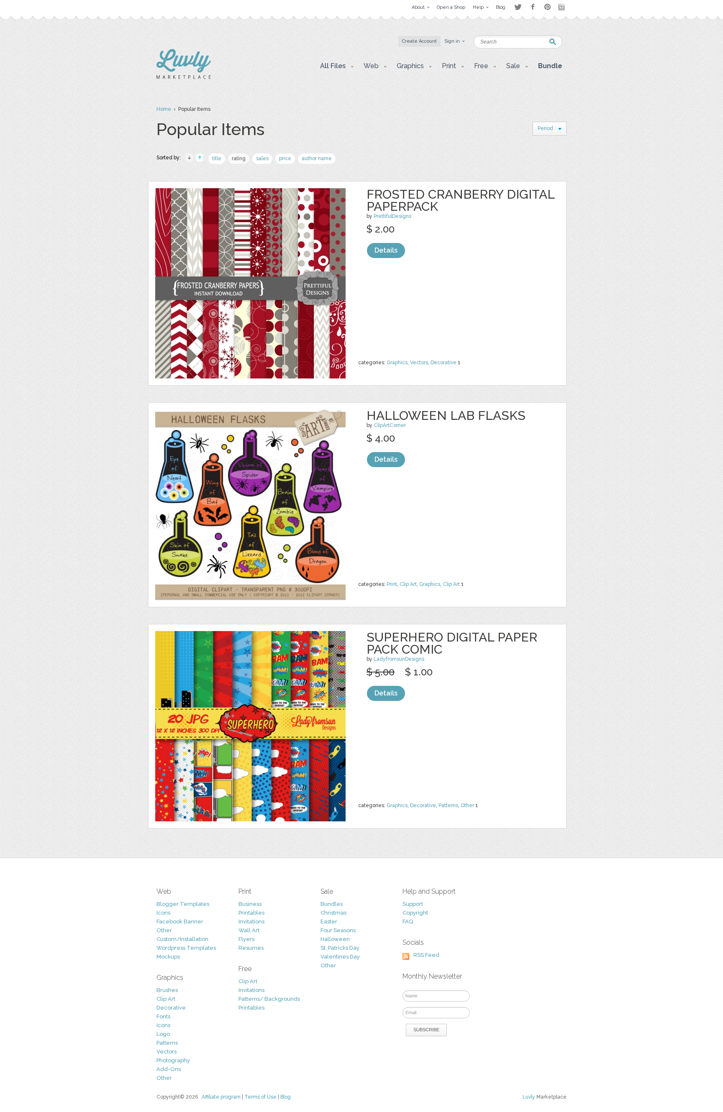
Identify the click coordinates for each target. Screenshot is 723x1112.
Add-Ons (168, 1069)
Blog (285, 1097)
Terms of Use (260, 1097)
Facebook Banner (179, 921)
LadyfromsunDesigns (399, 659)
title (216, 158)
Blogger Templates (182, 904)
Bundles (331, 904)
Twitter (517, 7)
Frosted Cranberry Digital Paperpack (460, 200)
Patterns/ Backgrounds (269, 999)
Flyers (246, 939)
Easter (328, 921)
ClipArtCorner (390, 425)
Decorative (443, 363)
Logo (163, 1034)
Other (467, 805)
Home (163, 109)
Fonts (163, 1016)
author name (317, 158)
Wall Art (248, 930)
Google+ (562, 7)
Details (385, 250)
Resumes (251, 948)
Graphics (397, 363)
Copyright (415, 913)
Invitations (251, 921)
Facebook (532, 7)
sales (262, 158)
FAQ (408, 921)
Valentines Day (340, 957)
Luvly (529, 1097)
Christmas (333, 913)
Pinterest (547, 7)
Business (250, 904)
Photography (173, 1060)
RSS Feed (426, 955)
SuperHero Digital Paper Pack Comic (452, 643)
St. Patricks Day (339, 948)
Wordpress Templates (186, 948)
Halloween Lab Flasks (446, 415)
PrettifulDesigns (392, 216)
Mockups (168, 957)
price (285, 158)
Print (392, 584)
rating (239, 158)
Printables (251, 913)
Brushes (167, 990)
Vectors (419, 363)
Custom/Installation (182, 939)
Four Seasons (338, 930)
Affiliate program (221, 1097)
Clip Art (408, 584)
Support (413, 904)
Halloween (335, 939)
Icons (163, 913)
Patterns (448, 805)
